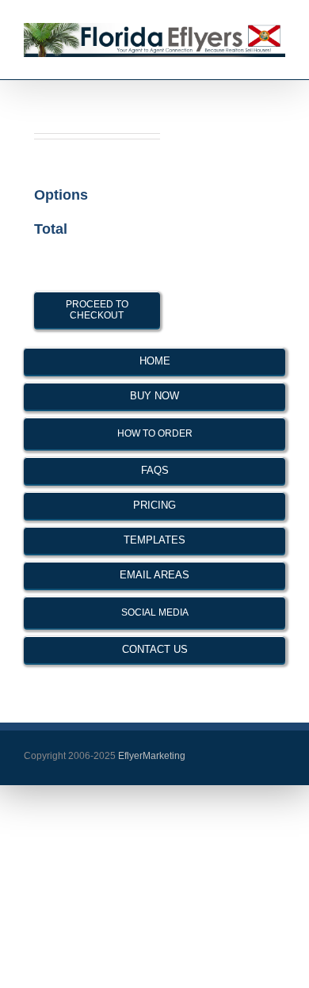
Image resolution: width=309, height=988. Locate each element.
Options (61, 195)
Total (50, 229)
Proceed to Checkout (97, 310)
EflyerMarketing (150, 755)
